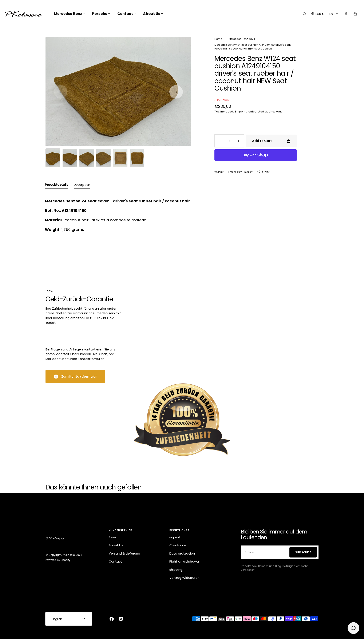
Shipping (241, 111)
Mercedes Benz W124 (242, 39)
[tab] (56, 185)
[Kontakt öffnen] (353, 628)
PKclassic (69, 555)
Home (218, 39)
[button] (304, 13)
